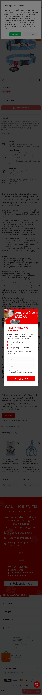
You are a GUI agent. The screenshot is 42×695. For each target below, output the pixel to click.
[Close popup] (36, 325)
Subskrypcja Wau (21, 378)
